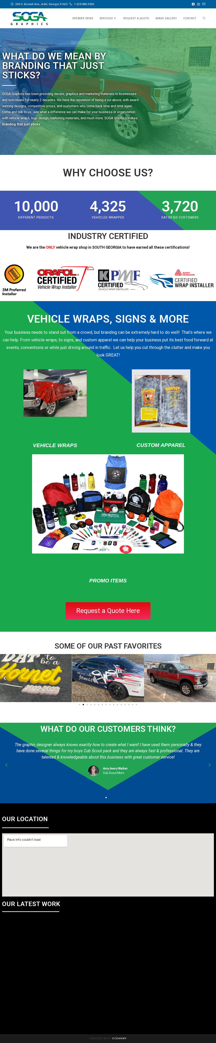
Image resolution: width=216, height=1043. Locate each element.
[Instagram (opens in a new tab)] (198, 4)
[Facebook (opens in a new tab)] (193, 4)
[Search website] (204, 18)
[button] (4, 678)
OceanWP (119, 1038)
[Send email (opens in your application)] (203, 4)
